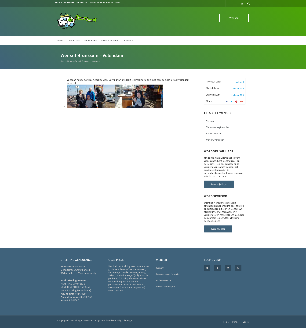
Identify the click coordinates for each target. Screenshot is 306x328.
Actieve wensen (214, 133)
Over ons (74, 40)
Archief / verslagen (215, 139)
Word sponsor (218, 228)
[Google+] (242, 101)
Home (60, 40)
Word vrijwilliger (219, 184)
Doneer (235, 321)
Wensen (234, 18)
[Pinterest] (236, 101)
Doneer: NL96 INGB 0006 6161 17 (71, 2)
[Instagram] (235, 3)
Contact (128, 40)
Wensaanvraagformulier (217, 127)
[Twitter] (229, 3)
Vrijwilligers (109, 40)
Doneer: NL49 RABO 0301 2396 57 (105, 2)
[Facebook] (222, 3)
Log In (246, 321)
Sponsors (90, 40)
